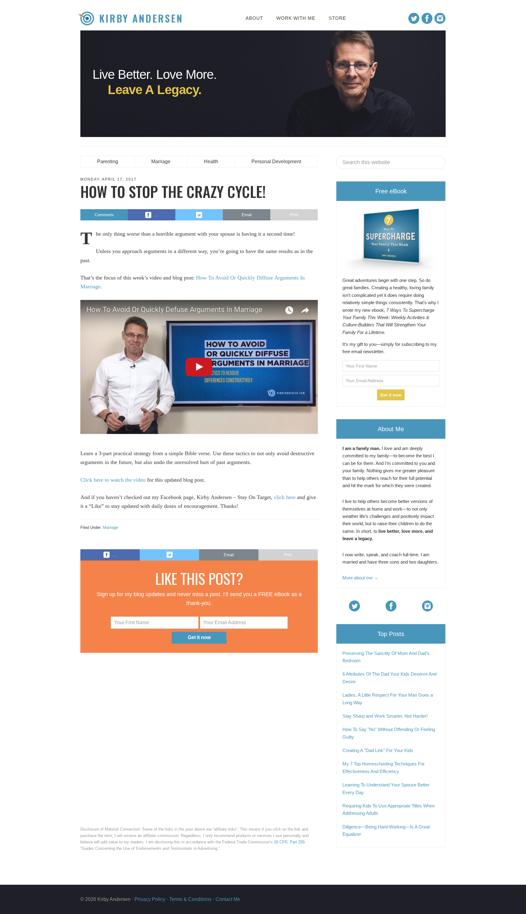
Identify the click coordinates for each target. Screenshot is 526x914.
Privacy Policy (150, 899)
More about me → (360, 577)
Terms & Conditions (190, 899)
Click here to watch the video (113, 480)
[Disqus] (199, 738)
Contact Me (228, 899)
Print (294, 215)
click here (285, 497)
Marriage (110, 527)
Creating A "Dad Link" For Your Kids (377, 750)
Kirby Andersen (141, 18)
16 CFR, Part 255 (289, 842)
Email (247, 215)
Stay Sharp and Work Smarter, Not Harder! (385, 716)
